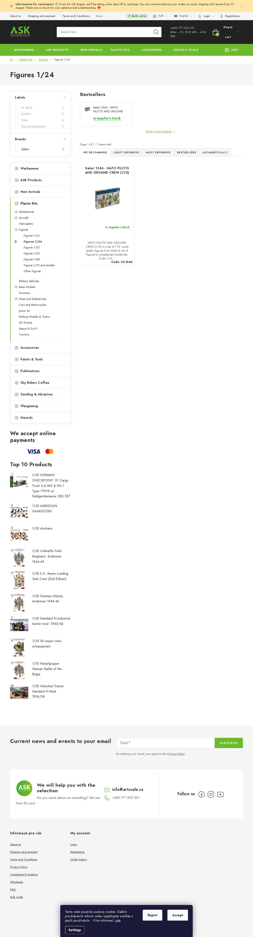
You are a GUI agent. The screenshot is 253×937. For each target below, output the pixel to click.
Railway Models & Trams (34, 317)
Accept (177, 915)
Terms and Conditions (76, 16)
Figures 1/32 (32, 247)
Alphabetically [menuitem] (215, 152)
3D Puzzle (25, 323)
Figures (23, 230)
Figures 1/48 (32, 259)
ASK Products (31, 180)
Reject (152, 915)
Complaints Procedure (24, 874)
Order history (78, 859)
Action (42, 114)
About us (15, 16)
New (42, 120)
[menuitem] (26, 50)
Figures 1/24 (33, 241)
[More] (232, 50)
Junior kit (24, 311)
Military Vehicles (29, 281)
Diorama (24, 293)
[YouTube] (220, 794)
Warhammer (30, 168)
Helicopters (26, 224)
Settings (75, 930)
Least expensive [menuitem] (126, 152)
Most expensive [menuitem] (158, 152)
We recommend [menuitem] (95, 152)
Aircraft (23, 218)
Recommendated (42, 127)
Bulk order (139, 16)
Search (155, 32)
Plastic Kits (29, 203)
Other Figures (32, 271)
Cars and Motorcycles (32, 305)
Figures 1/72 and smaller (39, 265)
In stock (42, 108)
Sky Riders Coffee (35, 382)
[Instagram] (211, 794)
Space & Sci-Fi (28, 329)
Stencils (27, 417)
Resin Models (27, 287)
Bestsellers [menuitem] (186, 152)
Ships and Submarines (32, 299)
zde (118, 920)
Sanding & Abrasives (37, 394)
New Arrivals (30, 191)
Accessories (30, 347)
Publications (30, 371)
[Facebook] (201, 794)
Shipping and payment (41, 16)
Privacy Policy (176, 754)
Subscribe (229, 743)
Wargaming (29, 406)
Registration (232, 16)
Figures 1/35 (32, 253)
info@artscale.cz (127, 789)
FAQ (13, 890)
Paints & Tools (32, 359)
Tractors (24, 334)
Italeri (42, 149)
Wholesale (16, 882)
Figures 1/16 (32, 236)
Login (73, 844)
